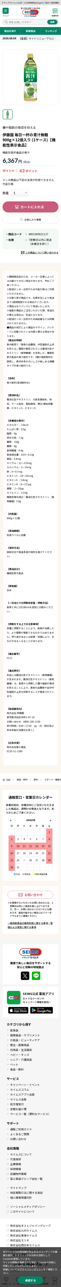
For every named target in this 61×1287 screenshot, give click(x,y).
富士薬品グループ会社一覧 (26, 1179)
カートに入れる (32, 206)
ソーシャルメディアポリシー (27, 1207)
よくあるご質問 (19, 1134)
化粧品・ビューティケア (25, 1040)
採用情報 (15, 1169)
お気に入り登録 (32, 219)
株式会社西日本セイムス (25, 1245)
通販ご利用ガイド (21, 1129)
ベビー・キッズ (19, 1055)
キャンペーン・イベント (25, 1085)
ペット (14, 1064)
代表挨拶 (15, 1159)
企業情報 (15, 1164)
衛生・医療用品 (19, 1045)
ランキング (51, 31)
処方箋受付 (17, 1104)
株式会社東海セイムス (23, 1235)
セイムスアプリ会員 (22, 1094)
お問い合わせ (33, 894)
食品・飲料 (17, 1069)
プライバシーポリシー (31, 1269)
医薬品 (14, 1030)
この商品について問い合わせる (41, 252)
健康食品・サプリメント (25, 1035)
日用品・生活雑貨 (21, 1050)
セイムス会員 (18, 1099)
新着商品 (30, 31)
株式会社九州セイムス (23, 1230)
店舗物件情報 (18, 1174)
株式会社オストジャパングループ (30, 1226)
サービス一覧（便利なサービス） (30, 1114)
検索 (52, 22)
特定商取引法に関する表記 (26, 1193)
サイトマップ (18, 1188)
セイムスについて (21, 1154)
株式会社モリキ (19, 1240)
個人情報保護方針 (21, 1197)
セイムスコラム (19, 1089)
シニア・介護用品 (21, 1060)
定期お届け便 (18, 1109)
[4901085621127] (8, 114)
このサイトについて (22, 1211)
